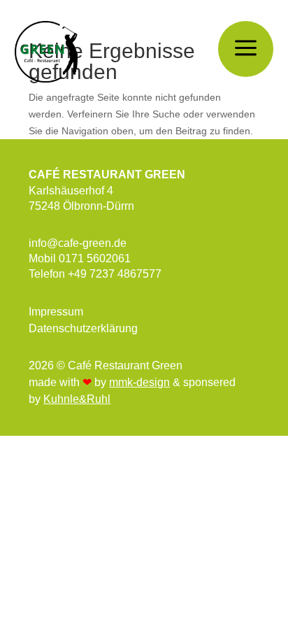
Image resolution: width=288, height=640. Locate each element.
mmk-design (139, 382)
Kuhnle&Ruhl (76, 399)
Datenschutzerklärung (83, 328)
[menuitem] (245, 49)
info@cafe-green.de (78, 243)
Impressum (56, 312)
